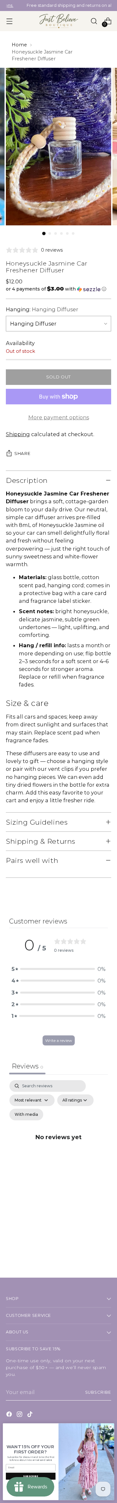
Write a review (58, 1040)
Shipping (18, 434)
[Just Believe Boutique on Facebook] (10, 1415)
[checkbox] (26, 1114)
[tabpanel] (58, 1144)
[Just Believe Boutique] (58, 21)
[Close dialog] (110, 1427)
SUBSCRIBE (30, 1476)
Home (19, 45)
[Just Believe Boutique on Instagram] (20, 1415)
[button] (58, 289)
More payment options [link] (58, 417)
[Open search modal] (93, 21)
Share (22, 453)
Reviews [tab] (27, 1066)
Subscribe (98, 1392)
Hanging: (42, 309)
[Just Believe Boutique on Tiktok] (30, 1415)
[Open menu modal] (9, 21)
